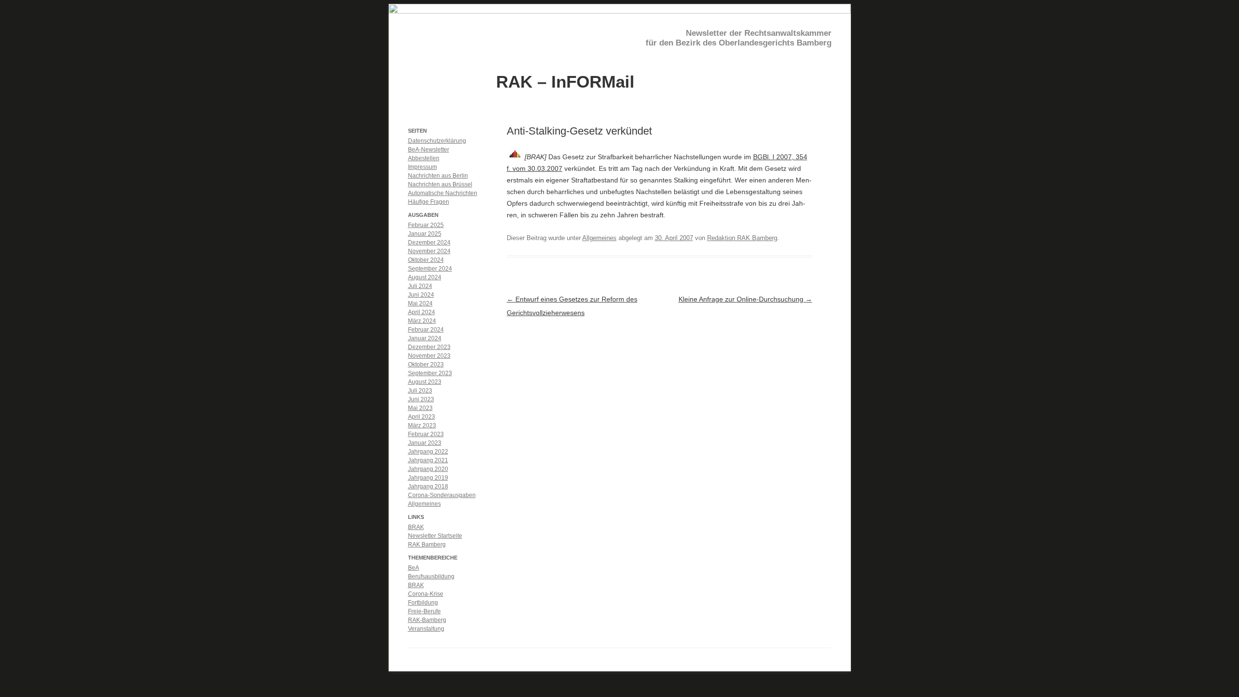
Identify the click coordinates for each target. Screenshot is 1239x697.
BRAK (416, 527)
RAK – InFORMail (565, 81)
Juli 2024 (420, 286)
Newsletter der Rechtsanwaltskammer (758, 33)
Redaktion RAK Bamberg (742, 238)
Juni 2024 (421, 294)
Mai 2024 (420, 303)
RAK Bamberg (427, 544)
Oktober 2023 (426, 364)
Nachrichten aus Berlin (438, 175)
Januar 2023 (424, 442)
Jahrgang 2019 (428, 477)
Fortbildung (423, 602)
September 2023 (430, 373)
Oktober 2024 (426, 260)
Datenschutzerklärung (437, 140)
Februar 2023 (426, 434)
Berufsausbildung (431, 576)
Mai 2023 (420, 408)
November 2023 (429, 355)
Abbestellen (423, 158)
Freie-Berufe (424, 611)
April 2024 (421, 312)
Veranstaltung (426, 628)
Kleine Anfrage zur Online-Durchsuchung (745, 299)
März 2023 (422, 425)
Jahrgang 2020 (428, 469)
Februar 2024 (426, 329)
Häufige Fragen (428, 201)
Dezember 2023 (429, 347)
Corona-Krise (425, 594)
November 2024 (429, 251)
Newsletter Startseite (435, 535)
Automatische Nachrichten (442, 193)
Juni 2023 (421, 399)
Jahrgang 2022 (428, 451)
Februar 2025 (426, 225)
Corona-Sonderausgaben (442, 495)
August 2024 (424, 277)
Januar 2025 (424, 233)
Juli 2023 (420, 390)
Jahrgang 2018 (428, 486)
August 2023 (424, 382)
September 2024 (430, 268)
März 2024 (422, 321)
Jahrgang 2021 (428, 460)
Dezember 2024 (429, 242)
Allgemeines (599, 238)
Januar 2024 (424, 338)
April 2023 (421, 416)
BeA (413, 567)
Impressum (422, 167)
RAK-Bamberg (427, 620)
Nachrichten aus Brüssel (440, 184)
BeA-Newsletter (428, 149)
